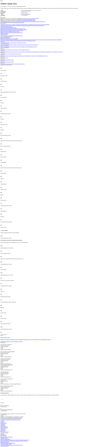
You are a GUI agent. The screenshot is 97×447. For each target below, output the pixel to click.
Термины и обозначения (5, 438)
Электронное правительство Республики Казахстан (10, 419)
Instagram (2, 433)
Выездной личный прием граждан (7, 59)
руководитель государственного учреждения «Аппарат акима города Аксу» (15, 49)
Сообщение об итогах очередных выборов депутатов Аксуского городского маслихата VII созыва (19, 44)
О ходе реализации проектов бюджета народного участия (11, 35)
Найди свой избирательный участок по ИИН (9, 38)
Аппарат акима (3, 422)
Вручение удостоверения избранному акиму (26, 19)
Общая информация (4, 33)
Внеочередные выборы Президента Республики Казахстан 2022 (12, 28)
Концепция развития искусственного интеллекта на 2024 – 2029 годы (13, 440)
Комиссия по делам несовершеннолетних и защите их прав (11, 30)
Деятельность (3, 423)
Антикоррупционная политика (6, 26)
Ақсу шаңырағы (3, 434)
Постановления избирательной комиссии (8, 27)
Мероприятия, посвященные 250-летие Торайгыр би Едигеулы (12, 63)
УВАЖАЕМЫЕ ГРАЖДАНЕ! (18, 22)
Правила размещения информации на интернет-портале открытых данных (14, 439)
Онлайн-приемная (3, 426)
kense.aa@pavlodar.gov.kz (25, 14)
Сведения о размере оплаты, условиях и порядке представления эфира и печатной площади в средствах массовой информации (24, 24)
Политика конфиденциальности (6, 436)
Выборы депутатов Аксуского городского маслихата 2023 (11, 32)
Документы (2, 424)
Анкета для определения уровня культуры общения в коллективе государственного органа (17, 40)
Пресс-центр (2, 425)
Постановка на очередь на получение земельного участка (11, 341)
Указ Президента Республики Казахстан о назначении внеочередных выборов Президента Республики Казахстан (22, 25)
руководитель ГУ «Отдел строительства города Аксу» (10, 53)
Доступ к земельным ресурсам (6, 36)
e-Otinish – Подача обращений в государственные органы (11, 417)
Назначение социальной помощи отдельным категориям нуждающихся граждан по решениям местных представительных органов (25, 339)
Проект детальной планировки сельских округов (9, 31)
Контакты (2, 421)
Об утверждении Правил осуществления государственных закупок (13, 42)
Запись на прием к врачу (5, 337)
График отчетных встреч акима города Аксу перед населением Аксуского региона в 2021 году (18, 46)
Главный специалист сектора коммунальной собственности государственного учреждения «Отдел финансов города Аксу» (24, 55)
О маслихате (2, 428)
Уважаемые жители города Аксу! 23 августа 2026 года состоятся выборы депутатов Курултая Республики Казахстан (22, 21)
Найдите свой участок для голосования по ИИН (29, 18)
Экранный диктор (3, 437)
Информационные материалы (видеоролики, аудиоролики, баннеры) (13, 29)
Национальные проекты (5, 37)
